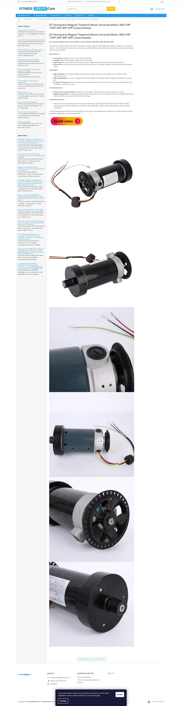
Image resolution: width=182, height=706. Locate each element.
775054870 (53, 684)
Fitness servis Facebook (58, 681)
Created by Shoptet (158, 702)
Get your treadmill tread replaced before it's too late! (29, 70)
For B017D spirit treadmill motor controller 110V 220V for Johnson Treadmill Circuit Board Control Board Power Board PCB (30, 236)
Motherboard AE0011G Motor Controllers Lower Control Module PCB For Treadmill (31, 168)
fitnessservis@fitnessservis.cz (60, 678)
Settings (63, 701)
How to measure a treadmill (27, 102)
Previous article (85, 659)
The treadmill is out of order (27, 30)
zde (98, 695)
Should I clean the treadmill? (27, 112)
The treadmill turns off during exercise (31, 49)
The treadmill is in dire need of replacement (28, 81)
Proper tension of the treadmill (28, 59)
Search (111, 9)
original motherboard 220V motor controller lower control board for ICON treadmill (31, 155)
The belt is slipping (24, 121)
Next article (100, 659)
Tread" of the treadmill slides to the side (31, 40)
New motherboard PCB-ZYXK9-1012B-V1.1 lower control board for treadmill (31, 210)
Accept (120, 694)
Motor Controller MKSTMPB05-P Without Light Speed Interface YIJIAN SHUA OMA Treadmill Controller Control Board (31, 197)
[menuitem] (24, 15)
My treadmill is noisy (25, 92)
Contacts (80, 683)
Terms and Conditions (74, 2)
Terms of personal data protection (98, 2)
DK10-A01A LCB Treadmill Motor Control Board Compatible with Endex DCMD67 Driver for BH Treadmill (31, 222)
